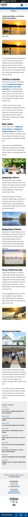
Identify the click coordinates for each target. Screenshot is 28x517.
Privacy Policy (14, 489)
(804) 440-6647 (15, 486)
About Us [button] (13, 11)
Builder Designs (15, 477)
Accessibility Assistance (14, 493)
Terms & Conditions (14, 491)
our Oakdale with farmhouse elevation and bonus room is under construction (12, 86)
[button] (22, 5)
